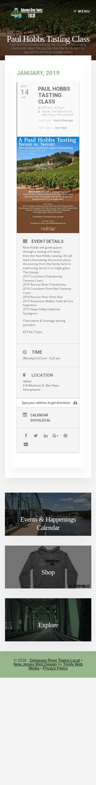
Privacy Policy (55, 668)
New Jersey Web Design (35, 664)
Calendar (39, 415)
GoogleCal (40, 420)
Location (42, 375)
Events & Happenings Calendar (48, 523)
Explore (48, 625)
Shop (48, 572)
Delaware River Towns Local (55, 660)
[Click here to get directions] (75, 402)
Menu (84, 11)
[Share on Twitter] (36, 436)
